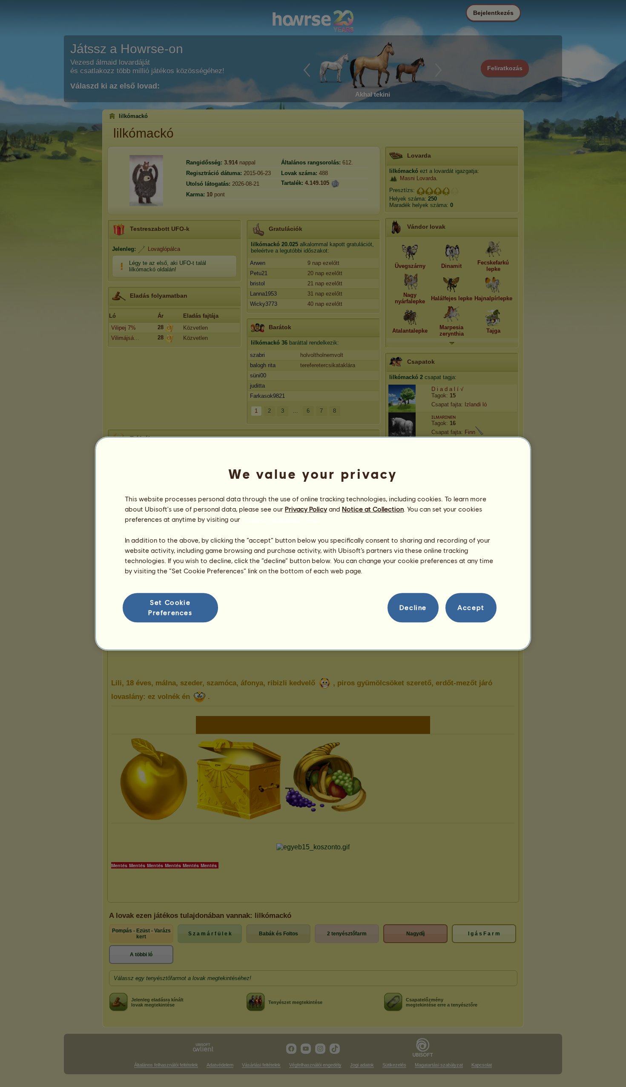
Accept (471, 608)
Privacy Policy (306, 509)
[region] (313, 543)
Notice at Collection (373, 509)
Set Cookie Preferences (170, 607)
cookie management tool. (281, 519)
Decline (413, 608)
